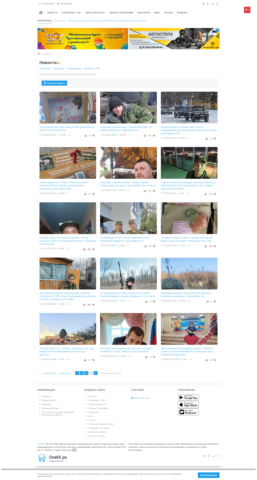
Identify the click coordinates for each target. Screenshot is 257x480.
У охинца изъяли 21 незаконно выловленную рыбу (90, 20)
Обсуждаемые (74, 68)
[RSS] (59, 62)
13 (69, 304)
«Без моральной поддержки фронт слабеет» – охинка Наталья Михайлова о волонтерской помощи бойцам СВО (188, 351)
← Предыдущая (48, 373)
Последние (44, 68)
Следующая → (65, 373)
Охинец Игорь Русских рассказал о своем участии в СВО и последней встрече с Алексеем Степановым (67, 240)
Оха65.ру (41, 444)
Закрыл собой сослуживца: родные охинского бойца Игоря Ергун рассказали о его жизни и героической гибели (188, 185)
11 (130, 356)
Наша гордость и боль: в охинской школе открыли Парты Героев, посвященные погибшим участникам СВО (63, 185)
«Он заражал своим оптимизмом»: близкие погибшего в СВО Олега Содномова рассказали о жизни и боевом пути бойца (67, 296)
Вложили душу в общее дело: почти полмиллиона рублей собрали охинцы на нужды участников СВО (189, 130)
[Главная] (41, 12)
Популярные (58, 68)
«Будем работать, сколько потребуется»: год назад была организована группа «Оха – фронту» (66, 351)
